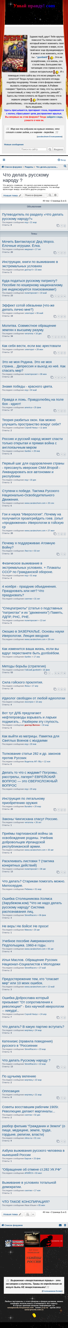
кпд (26, 222)
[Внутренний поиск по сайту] (50, 149)
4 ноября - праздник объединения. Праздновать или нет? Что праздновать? (29, 591)
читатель (29, 333)
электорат (29, 313)
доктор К (29, 270)
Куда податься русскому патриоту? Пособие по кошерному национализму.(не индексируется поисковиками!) (32, 285)
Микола (28, 930)
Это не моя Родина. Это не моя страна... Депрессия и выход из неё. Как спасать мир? (34, 366)
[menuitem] (61, 160)
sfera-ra (28, 1138)
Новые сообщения (13, 144)
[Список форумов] (14, 53)
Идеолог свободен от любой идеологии (33, 698)
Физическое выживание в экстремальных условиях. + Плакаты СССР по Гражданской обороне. (31, 567)
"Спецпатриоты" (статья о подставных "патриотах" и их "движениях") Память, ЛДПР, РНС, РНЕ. (32, 612)
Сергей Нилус (31, 428)
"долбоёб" (42, 57)
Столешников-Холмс (52, 1291)
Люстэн (28, 551)
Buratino (28, 806)
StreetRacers (31, 915)
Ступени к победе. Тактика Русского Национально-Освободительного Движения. (30, 495)
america (28, 407)
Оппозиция (10, 1091)
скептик (28, 599)
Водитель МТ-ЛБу (33, 761)
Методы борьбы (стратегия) (24, 666)
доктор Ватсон (32, 725)
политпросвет (31, 293)
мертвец (29, 1030)
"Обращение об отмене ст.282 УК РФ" (31, 1169)
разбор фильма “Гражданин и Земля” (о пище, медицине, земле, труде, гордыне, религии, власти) (33, 1130)
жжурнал (29, 249)
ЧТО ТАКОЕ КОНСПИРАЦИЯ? (26, 1202)
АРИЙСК (29, 1173)
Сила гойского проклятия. (22, 682)
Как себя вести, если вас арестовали (31, 346)
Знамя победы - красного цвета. (27, 386)
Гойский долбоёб (33, 670)
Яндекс (58, 149)
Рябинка (28, 889)
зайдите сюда (54, 117)
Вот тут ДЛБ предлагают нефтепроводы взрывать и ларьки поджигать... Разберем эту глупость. (30, 717)
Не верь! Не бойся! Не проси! (25, 926)
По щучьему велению (19, 1076)
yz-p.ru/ (44, 1307)
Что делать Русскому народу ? (26, 1060)
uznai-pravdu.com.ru (34, 1310)
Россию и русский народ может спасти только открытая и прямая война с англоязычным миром (32, 443)
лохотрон (29, 702)
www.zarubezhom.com (35, 503)
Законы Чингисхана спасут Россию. (30, 819)
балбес (28, 451)
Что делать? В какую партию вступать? (33, 1027)
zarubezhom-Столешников (49, 136)
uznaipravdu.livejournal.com (20, 1307)
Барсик (28, 1158)
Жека (27, 686)
